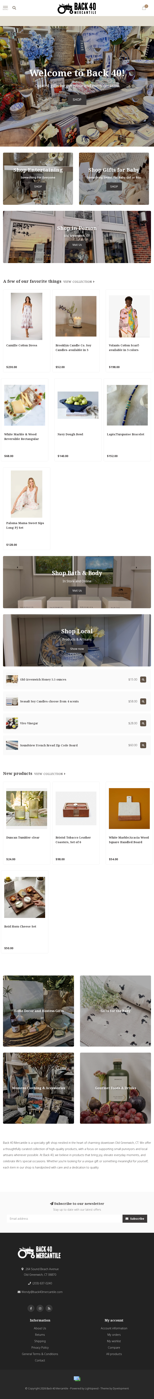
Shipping (40, 1341)
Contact (40, 1360)
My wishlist (114, 1341)
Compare (114, 1347)
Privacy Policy (40, 1347)
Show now (77, 649)
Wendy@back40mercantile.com (42, 1292)
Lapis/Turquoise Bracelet (125, 434)
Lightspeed (91, 1388)
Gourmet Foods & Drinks (96, 1054)
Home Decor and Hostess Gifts (23, 977)
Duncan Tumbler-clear (23, 837)
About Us (40, 1328)
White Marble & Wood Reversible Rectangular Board (21, 438)
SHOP (77, 100)
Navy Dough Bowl (70, 434)
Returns (40, 1335)
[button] (3, 86)
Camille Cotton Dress (21, 345)
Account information (114, 1328)
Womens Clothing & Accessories (24, 1054)
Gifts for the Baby (91, 977)
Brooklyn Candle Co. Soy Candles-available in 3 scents (73, 349)
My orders (114, 1335)
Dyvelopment (121, 1388)
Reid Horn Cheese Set (20, 926)
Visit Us (77, 245)
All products (114, 1354)
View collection (78, 281)
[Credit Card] (77, 1379)
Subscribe (136, 1218)
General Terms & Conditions (40, 1354)
